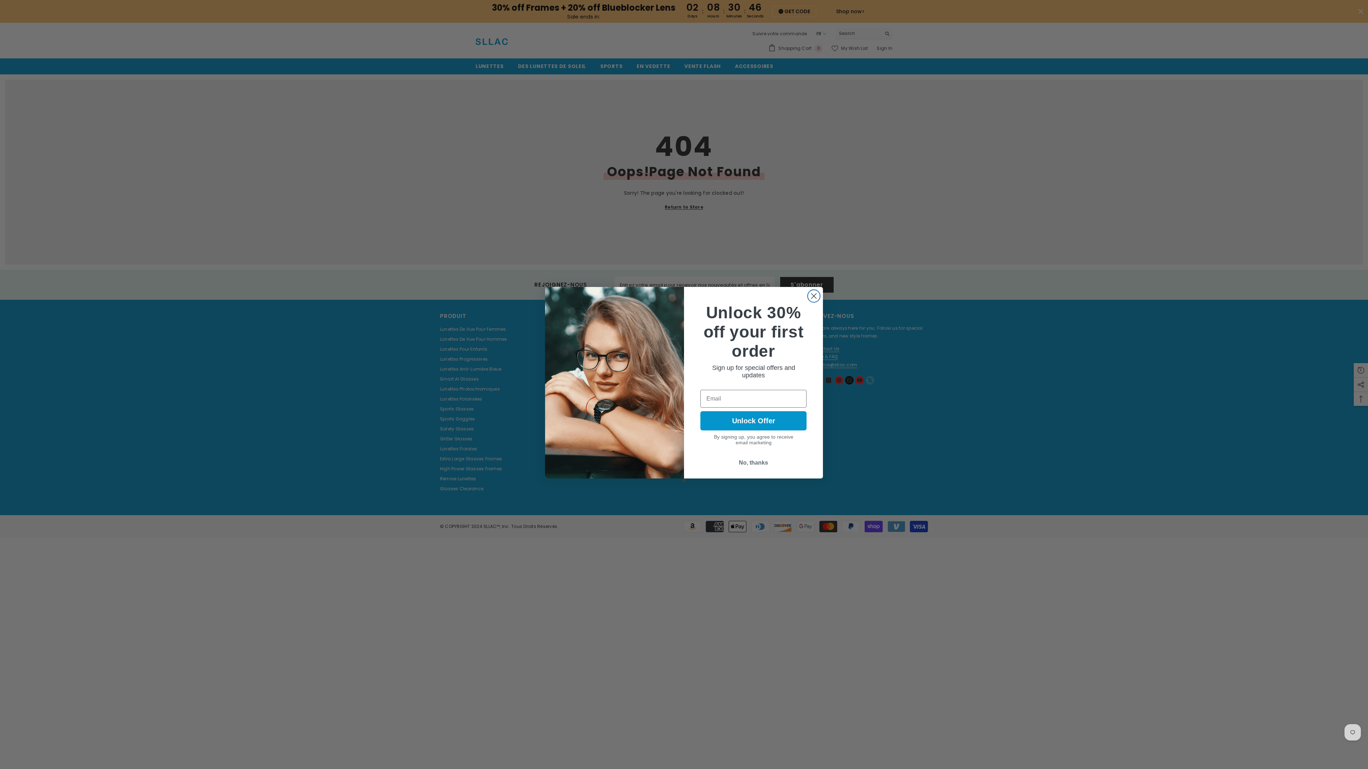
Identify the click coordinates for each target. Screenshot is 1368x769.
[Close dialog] (814, 296)
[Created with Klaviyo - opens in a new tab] (684, 480)
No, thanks (753, 463)
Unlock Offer (753, 421)
